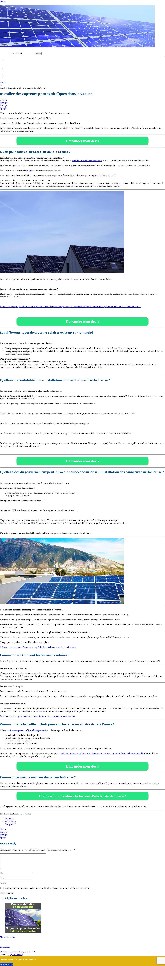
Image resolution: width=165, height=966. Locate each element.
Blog (7, 71)
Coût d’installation (14, 60)
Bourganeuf (10, 824)
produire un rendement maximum (87, 160)
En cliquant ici (6, 964)
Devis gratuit (11, 66)
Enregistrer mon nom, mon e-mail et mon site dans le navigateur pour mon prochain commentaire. (46, 888)
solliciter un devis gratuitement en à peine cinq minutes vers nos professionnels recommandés (102, 753)
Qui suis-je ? (10, 74)
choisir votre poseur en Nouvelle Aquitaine (26, 730)
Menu (2, 1)
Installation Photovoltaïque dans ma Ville (24, 68)
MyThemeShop (16, 954)
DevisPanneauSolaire (9, 951)
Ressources (5, 946)
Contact (9, 77)
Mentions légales (7, 936)
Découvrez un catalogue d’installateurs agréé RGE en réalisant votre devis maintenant (38, 647)
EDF (31, 170)
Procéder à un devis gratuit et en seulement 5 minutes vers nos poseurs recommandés (37, 716)
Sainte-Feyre (10, 821)
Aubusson (9, 818)
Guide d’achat (11, 63)
